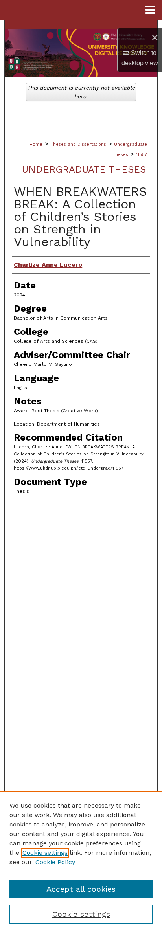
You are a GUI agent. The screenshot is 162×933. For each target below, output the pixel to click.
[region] (81, 862)
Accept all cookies (81, 889)
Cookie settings (45, 852)
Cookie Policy (55, 862)
